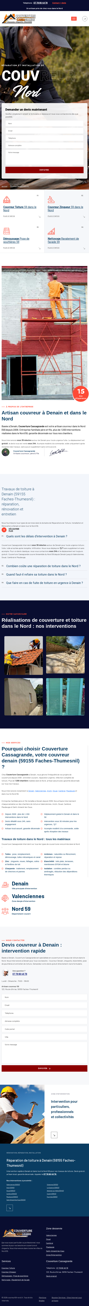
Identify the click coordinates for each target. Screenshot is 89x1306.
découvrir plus (11, 530)
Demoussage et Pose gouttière (24, 714)
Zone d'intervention (54, 1255)
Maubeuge (70, 791)
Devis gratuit (51, 1276)
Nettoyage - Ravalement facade (66, 714)
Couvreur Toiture (19, 208)
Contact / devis (59, 3)
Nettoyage (63, 240)
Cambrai (61, 791)
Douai (55, 791)
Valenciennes (40, 791)
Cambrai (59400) (12, 1194)
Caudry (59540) (51, 1194)
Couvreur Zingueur (65, 208)
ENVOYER (44, 170)
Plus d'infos (9, 216)
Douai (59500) (11, 1191)
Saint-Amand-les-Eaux (55, 1251)
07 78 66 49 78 (41, 2)
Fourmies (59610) (52, 1197)
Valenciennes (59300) (13, 1184)
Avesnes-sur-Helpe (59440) (55, 1191)
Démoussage (16, 240)
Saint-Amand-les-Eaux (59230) (16, 1200)
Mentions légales (42, 1299)
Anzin (49, 791)
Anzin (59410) (10, 1188)
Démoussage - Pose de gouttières (15, 1276)
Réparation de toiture (19, 673)
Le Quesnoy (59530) (53, 1188)
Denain (31, 791)
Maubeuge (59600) (12, 1197)
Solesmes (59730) (52, 1184)
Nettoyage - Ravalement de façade (16, 1280)
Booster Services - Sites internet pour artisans (67, 1299)
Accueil (4, 186)
